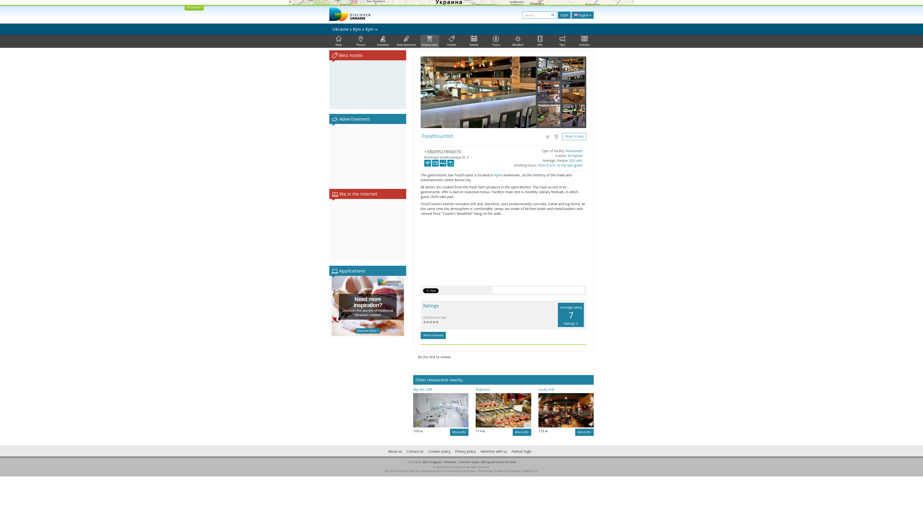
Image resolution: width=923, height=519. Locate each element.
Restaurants (430, 45)
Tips (562, 45)
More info (459, 432)
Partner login (521, 451)
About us (395, 451)
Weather (518, 45)
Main (339, 45)
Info (540, 45)
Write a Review (433, 335)
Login (564, 15)
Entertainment (406, 45)
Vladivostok (450, 462)
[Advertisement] (368, 154)
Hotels (451, 45)
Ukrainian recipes (469, 462)
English (583, 15)
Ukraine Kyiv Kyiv (353, 29)
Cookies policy (439, 451)
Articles (584, 45)
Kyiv (497, 175)
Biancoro (483, 389)
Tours (496, 45)
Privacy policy (465, 451)
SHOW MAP (194, 7)
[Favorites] (549, 135)
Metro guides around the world (498, 462)
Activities (383, 45)
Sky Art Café (422, 389)
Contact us (415, 451)
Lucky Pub (546, 389)
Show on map (574, 136)
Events (474, 45)
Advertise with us (493, 451)
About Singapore (432, 462)
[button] (429, 92)
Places (360, 45)
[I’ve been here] (557, 135)
